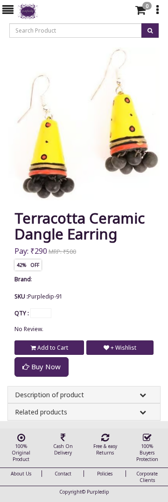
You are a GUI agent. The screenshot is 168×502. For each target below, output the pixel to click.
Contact (63, 473)
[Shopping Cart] (140, 12)
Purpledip (98, 491)
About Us (21, 473)
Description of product (49, 394)
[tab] (125, 10)
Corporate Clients (147, 476)
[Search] (124, 12)
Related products (41, 411)
